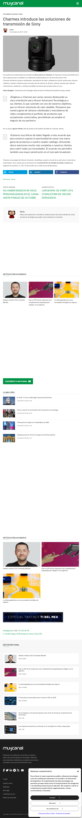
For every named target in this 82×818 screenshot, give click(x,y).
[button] (78, 771)
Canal (20, 14)
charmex (7, 179)
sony (13, 179)
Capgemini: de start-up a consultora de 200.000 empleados (57, 194)
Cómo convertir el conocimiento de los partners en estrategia (37, 410)
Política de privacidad (9, 797)
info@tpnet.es (8, 631)
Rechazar (52, 803)
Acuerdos (14, 14)
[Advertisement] (41, 249)
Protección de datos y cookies (46, 813)
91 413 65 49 (24, 631)
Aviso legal (6, 790)
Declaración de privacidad (63, 813)
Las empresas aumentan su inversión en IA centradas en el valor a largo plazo (44, 726)
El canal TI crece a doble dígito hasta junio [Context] (34, 397)
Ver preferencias (52, 808)
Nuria (22, 212)
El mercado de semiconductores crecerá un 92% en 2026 (37, 698)
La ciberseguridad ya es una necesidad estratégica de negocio (39, 684)
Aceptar (52, 797)
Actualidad (6, 14)
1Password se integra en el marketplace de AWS (33, 422)
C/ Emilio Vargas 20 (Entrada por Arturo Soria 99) (22, 634)
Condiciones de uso (9, 794)
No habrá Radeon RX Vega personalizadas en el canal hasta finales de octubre (21, 194)
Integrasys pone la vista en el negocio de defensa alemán (36, 435)
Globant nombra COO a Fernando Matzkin (32, 656)
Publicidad (6, 787)
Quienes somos (7, 783)
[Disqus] (41, 339)
